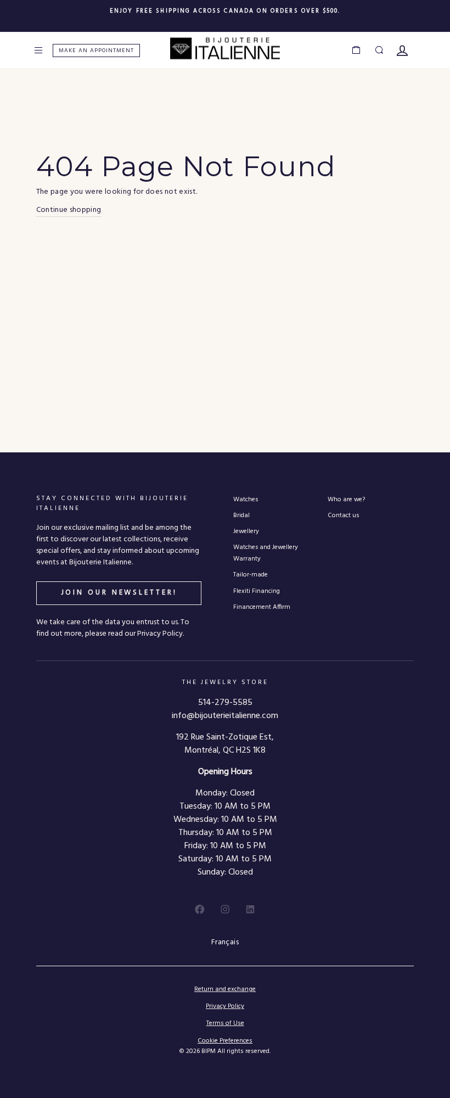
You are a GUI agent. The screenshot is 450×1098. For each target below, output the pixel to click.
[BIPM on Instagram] (225, 909)
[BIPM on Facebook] (199, 909)
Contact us (343, 515)
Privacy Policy (225, 1006)
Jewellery (246, 531)
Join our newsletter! (119, 592)
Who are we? (346, 499)
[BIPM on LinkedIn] (250, 909)
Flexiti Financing (256, 591)
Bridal (241, 515)
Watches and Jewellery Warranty (265, 553)
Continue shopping (69, 210)
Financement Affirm (261, 607)
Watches (245, 499)
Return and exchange (225, 989)
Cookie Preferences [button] (225, 1041)
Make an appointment (96, 50)
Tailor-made (250, 574)
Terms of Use (225, 1023)
